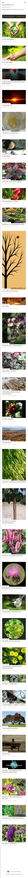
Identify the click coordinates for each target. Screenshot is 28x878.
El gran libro (7, 62)
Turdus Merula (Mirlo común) (13, 705)
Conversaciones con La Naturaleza (11, 393)
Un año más (6, 443)
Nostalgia (6, 754)
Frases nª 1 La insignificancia (13, 818)
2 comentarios (10, 293)
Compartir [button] (4, 41)
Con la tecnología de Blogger (15, 871)
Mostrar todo (21, 16)
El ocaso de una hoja (10, 291)
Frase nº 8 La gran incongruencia (9, 522)
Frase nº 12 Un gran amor (11, 182)
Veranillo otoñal (9, 371)
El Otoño (5, 306)
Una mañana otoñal (10, 201)
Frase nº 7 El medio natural (12, 555)
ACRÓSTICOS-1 (16, 9)
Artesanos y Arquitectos (11, 612)
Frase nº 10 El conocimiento (12, 345)
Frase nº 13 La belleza (10, 133)
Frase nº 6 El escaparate (11, 641)
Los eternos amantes (10, 728)
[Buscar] (25, 2)
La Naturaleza (8, 39)
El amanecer (7, 105)
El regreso (6, 156)
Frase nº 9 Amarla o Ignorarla (14, 482)
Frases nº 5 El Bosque (9, 684)
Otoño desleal (7, 419)
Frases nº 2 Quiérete (9, 843)
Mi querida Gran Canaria (12, 588)
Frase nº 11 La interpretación (13, 224)
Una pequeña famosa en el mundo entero (12, 667)
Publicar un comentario (12, 41)
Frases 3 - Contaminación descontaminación (11, 771)
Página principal (7, 9)
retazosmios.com (8, 5)
